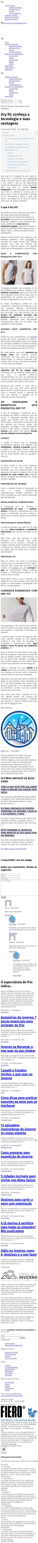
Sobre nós (8, 70)
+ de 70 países (10, 6)
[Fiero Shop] (19, 1421)
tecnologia (30, 239)
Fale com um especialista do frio (15, 23)
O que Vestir (13, 56)
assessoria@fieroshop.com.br (12, 1396)
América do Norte (15, 7)
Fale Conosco (9, 68)
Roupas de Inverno (12, 17)
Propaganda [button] (5, 1504)
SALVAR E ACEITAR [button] (7, 1541)
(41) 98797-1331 (16, 1394)
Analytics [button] (4, 1490)
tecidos (6, 288)
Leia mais (13, 1444)
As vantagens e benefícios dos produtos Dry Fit (16, 148)
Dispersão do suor (14, 156)
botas (12, 703)
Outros (11, 64)
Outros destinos (15, 85)
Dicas (3, 1093)
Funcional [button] (4, 1465)
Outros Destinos (15, 13)
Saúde (11, 58)
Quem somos (10, 1343)
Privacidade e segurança (14, 1345)
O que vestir (13, 89)
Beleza (11, 62)
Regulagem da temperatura (18, 162)
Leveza (10, 153)
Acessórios (5, 1012)
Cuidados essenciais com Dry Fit (17, 171)
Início (7, 42)
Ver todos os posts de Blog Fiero (13, 849)
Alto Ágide (4, 1245)
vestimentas (32, 178)
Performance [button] (5, 1476)
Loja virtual (9, 66)
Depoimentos (10, 1369)
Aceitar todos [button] (16, 1446)
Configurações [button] (6, 1446)
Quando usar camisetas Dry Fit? (17, 144)
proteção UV (17, 568)
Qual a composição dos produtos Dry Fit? (19, 140)
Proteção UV (12, 168)
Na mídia (8, 1375)
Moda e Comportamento (14, 54)
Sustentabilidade (11, 1367)
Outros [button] (3, 1518)
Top (2, 1430)
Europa (11, 11)
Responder (9, 915)
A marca (8, 1365)
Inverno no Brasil (11, 15)
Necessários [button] (5, 1527)
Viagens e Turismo (11, 19)
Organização (13, 60)
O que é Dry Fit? (8, 136)
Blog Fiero (12, 924)
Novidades (9, 1371)
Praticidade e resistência (17, 165)
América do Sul (14, 9)
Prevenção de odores (15, 159)
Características (6, 1120)
